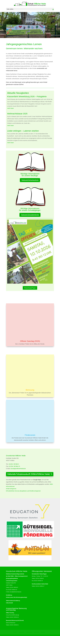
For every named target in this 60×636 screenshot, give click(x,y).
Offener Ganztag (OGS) (30, 341)
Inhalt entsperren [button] (11, 488)
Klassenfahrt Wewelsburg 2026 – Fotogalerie (27, 96)
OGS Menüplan (30, 350)
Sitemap (43, 632)
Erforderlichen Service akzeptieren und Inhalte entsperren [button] (23, 491)
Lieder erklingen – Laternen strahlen (23, 131)
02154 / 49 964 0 (14, 464)
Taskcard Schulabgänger (30, 215)
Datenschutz (29, 632)
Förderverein (30, 435)
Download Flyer (30, 288)
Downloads (21, 632)
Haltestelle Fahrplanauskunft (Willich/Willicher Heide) (28, 474)
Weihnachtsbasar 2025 (17, 114)
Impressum (36, 632)
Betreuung (30, 390)
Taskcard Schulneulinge (30, 180)
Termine (15, 632)
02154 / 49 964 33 (14, 466)
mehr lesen (10, 108)
